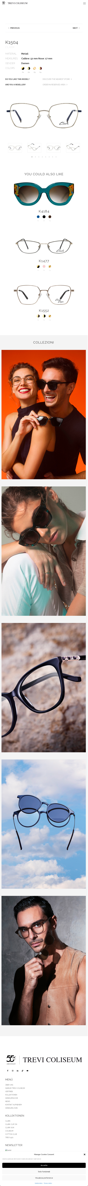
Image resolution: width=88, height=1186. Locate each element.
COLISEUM (9, 1131)
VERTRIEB (9, 1091)
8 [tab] (56, 157)
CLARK (7, 1121)
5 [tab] (46, 157)
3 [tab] (39, 157)
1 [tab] (32, 157)
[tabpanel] (15, 147)
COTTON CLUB (11, 1134)
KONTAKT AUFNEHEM (13, 1105)
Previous (15, 28)
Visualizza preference (44, 1178)
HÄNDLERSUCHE (11, 1098)
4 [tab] (42, 157)
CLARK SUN (9, 1127)
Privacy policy (48, 1183)
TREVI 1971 (9, 1137)
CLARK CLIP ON (11, 1124)
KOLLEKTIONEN (11, 1095)
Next (75, 28)
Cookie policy (39, 1183)
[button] (84, 1154)
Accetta (44, 1165)
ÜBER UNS (9, 1085)
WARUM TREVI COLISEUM (15, 1088)
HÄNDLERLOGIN (11, 1108)
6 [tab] (49, 157)
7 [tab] (52, 157)
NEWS (7, 1101)
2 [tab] (35, 157)
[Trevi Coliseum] (37, 3)
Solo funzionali (44, 1172)
